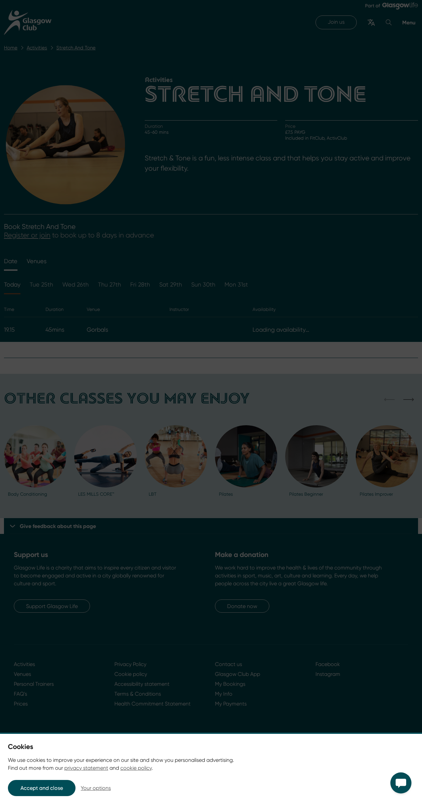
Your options (96, 788)
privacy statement (86, 768)
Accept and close (41, 788)
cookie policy (136, 768)
